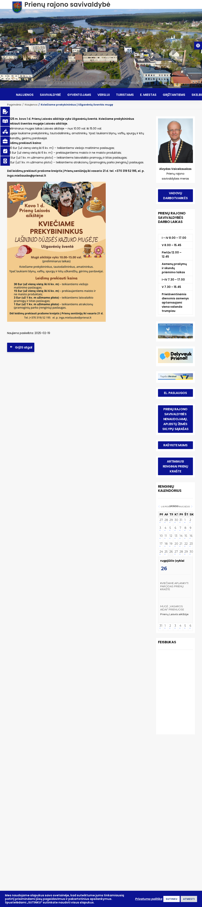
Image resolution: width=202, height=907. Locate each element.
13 (176, 536)
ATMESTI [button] (189, 899)
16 (190, 536)
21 (180, 543)
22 (185, 543)
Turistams (125, 94)
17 (161, 543)
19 (170, 543)
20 (176, 543)
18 (165, 543)
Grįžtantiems (174, 94)
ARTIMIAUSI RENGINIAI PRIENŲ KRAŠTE (176, 466)
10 (161, 536)
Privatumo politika (148, 899)
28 (165, 520)
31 (180, 520)
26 (170, 551)
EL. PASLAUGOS (175, 393)
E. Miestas (148, 94)
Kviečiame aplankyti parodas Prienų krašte (174, 586)
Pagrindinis (14, 105)
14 (180, 536)
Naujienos (25, 94)
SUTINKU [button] (171, 899)
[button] (198, 45)
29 (170, 520)
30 (176, 520)
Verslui (103, 94)
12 (170, 536)
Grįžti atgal (23, 347)
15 (185, 536)
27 (161, 520)
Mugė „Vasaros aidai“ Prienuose (172, 608)
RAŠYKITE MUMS (175, 445)
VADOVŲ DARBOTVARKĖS (175, 195)
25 (165, 551)
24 (161, 551)
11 (165, 536)
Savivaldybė (50, 94)
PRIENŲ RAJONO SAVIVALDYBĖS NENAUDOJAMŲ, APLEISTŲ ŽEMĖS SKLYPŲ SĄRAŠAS (175, 419)
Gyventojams (79, 94)
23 (190, 543)
